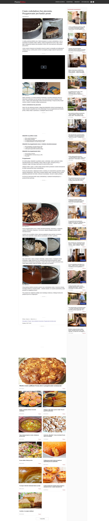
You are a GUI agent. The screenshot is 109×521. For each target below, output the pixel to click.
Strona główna (60, 1)
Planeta (20, 2)
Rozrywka (70, 1)
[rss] (91, 2)
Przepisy (77, 1)
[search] (93, 2)
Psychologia (85, 1)
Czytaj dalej (42, 518)
